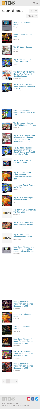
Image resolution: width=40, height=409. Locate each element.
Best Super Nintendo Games (21, 23)
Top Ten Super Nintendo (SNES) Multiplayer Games (24, 124)
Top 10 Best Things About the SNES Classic (23, 161)
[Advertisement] (20, 100)
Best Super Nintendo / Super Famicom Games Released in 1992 (23, 366)
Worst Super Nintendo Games (22, 36)
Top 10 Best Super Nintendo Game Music (22, 236)
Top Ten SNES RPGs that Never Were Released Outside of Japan (23, 74)
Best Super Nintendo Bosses (21, 328)
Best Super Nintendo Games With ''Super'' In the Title (24, 113)
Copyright (15, 403)
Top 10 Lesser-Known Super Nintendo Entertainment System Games (22, 176)
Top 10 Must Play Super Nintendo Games (23, 198)
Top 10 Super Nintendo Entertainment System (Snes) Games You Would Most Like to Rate (24, 151)
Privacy (8, 403)
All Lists (31, 16)
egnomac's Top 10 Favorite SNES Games (24, 186)
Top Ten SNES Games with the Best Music (24, 211)
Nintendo (18, 8)
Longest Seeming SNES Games (23, 315)
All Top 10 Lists (5, 8)
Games (12, 8)
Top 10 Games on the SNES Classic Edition (22, 60)
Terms (3, 403)
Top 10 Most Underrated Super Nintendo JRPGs (23, 223)
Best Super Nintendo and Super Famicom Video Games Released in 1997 (23, 249)
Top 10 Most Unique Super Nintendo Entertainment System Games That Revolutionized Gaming (24, 138)
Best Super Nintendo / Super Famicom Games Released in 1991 (23, 353)
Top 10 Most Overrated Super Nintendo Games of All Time (24, 86)
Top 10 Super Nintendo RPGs (22, 48)
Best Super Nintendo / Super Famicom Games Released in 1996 (23, 304)
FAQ (20, 403)
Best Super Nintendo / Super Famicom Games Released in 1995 (23, 341)
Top (32, 11)
